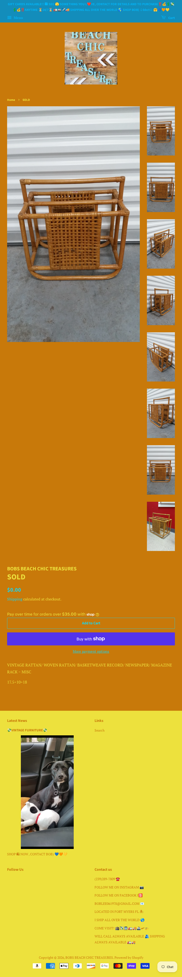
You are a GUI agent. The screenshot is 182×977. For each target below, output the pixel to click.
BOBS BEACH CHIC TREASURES (89, 957)
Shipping (14, 599)
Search (100, 730)
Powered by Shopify (128, 957)
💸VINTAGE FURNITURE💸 (27, 730)
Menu (18, 17)
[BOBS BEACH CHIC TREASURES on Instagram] (18, 880)
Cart (171, 18)
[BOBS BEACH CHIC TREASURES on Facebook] (10, 880)
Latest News (17, 720)
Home (11, 100)
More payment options (91, 651)
